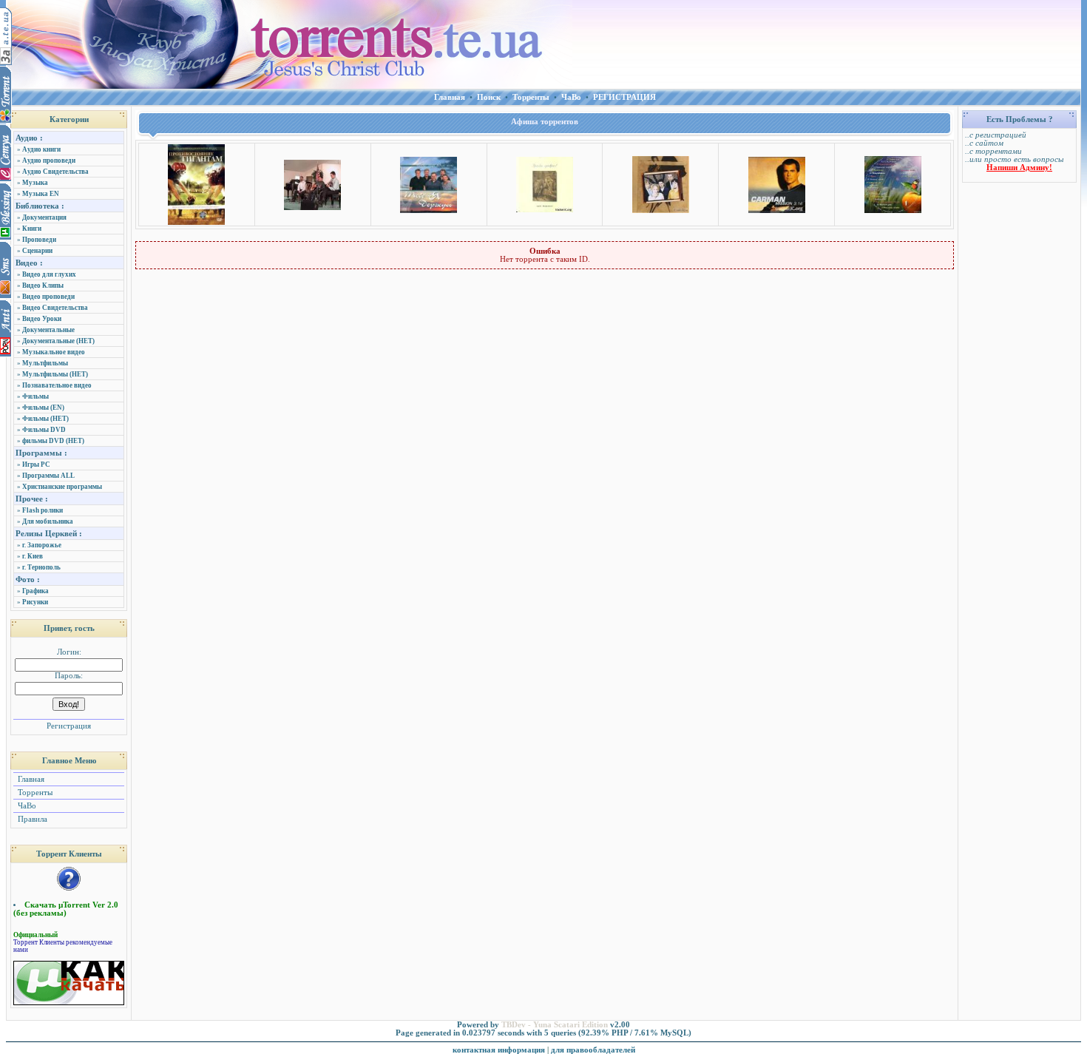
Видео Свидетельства (55, 307)
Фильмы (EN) (43, 407)
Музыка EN (40, 193)
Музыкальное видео (53, 352)
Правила (31, 819)
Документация (44, 217)
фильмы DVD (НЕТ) (53, 441)
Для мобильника (47, 521)
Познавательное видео (57, 385)
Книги (31, 228)
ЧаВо (26, 806)
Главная (30, 779)
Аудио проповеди (48, 160)
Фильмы (35, 396)
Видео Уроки (41, 318)
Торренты (34, 792)
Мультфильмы (45, 363)
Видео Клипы (43, 285)
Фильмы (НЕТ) (45, 418)
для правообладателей (593, 1050)
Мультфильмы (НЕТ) (55, 374)
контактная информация (499, 1050)
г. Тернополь (41, 567)
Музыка (35, 182)
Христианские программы (62, 486)
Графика (35, 591)
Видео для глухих (49, 274)
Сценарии (37, 250)
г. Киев (32, 556)
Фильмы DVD (44, 429)
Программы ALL (48, 475)
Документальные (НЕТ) (58, 341)
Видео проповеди (48, 296)
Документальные (48, 330)
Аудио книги (41, 149)
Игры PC (36, 464)
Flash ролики (42, 510)
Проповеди (39, 239)
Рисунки (35, 602)
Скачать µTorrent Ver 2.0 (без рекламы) (65, 909)
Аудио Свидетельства (55, 171)
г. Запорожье (41, 545)
